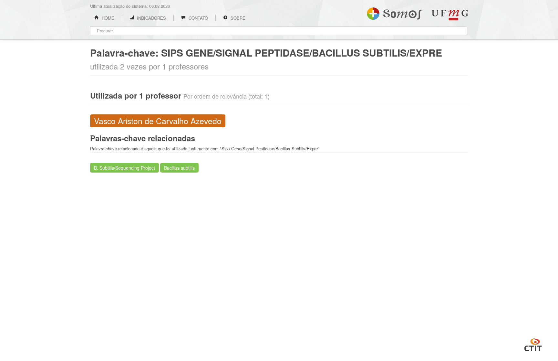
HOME (107, 18)
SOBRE (237, 18)
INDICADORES (151, 18)
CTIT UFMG (533, 343)
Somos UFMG (394, 12)
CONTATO (197, 18)
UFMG (450, 15)
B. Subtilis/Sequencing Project (124, 168)
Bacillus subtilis (179, 168)
